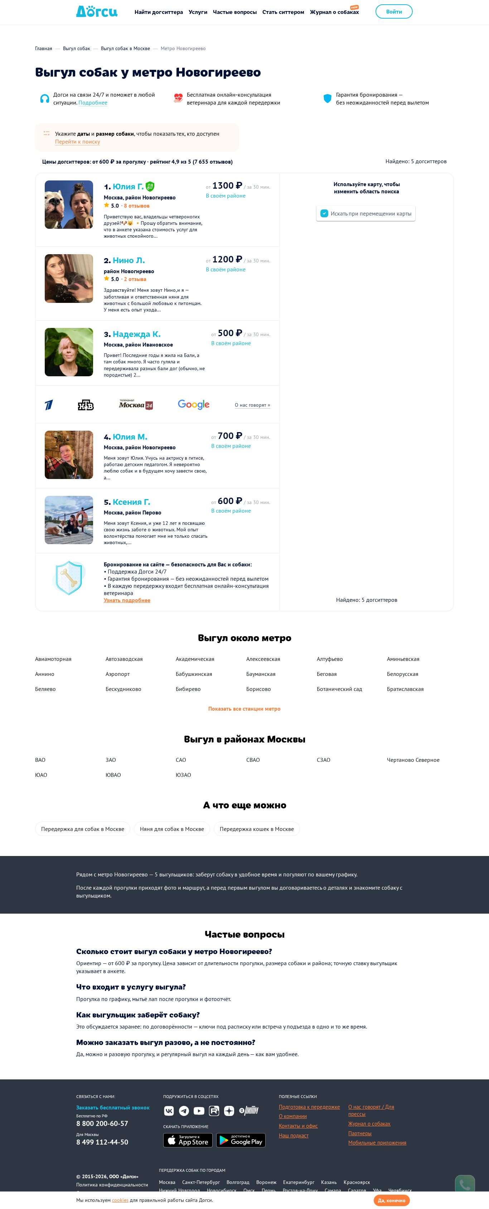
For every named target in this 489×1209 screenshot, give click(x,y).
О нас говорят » (252, 405)
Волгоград (238, 1182)
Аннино (44, 673)
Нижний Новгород (179, 1190)
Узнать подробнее (127, 600)
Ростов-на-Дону (300, 1190)
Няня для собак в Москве (172, 828)
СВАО (253, 759)
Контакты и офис (298, 1125)
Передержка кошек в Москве (257, 828)
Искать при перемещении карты (371, 213)
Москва (167, 1182)
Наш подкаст (294, 1135)
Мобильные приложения (377, 1142)
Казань (329, 1182)
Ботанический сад (339, 688)
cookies (120, 1200)
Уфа (377, 1190)
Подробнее (92, 102)
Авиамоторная (53, 658)
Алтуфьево (330, 658)
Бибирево (188, 688)
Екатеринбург (298, 1182)
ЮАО (41, 774)
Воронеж (266, 1182)
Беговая (327, 673)
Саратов (357, 1190)
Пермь (269, 1190)
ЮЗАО (183, 774)
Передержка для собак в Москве (82, 828)
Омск (249, 1190)
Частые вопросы (235, 11)
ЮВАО (113, 774)
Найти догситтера (159, 11)
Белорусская (402, 673)
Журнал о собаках (334, 11)
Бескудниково (123, 688)
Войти (394, 11)
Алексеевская (263, 658)
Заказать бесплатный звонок (113, 1107)
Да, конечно (392, 1200)
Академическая (195, 658)
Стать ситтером (283, 11)
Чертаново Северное (413, 759)
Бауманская (261, 673)
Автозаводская (124, 658)
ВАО (40, 759)
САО (181, 759)
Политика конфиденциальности (112, 1184)
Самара (333, 1190)
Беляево (45, 688)
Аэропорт (118, 673)
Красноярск (357, 1182)
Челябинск (400, 1190)
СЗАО (323, 759)
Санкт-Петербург (201, 1182)
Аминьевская (403, 658)
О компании (293, 1116)
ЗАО (111, 759)
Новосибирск (222, 1190)
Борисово (258, 688)
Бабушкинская (194, 673)
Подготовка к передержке (309, 1106)
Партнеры (360, 1133)
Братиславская (405, 688)
